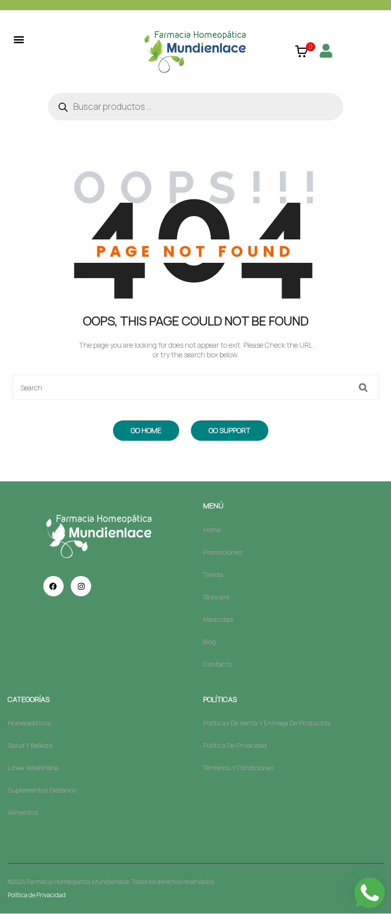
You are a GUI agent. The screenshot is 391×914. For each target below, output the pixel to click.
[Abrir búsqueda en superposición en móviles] (195, 107)
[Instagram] (81, 586)
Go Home (146, 430)
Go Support (229, 430)
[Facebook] (53, 586)
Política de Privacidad (37, 895)
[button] (18, 39)
